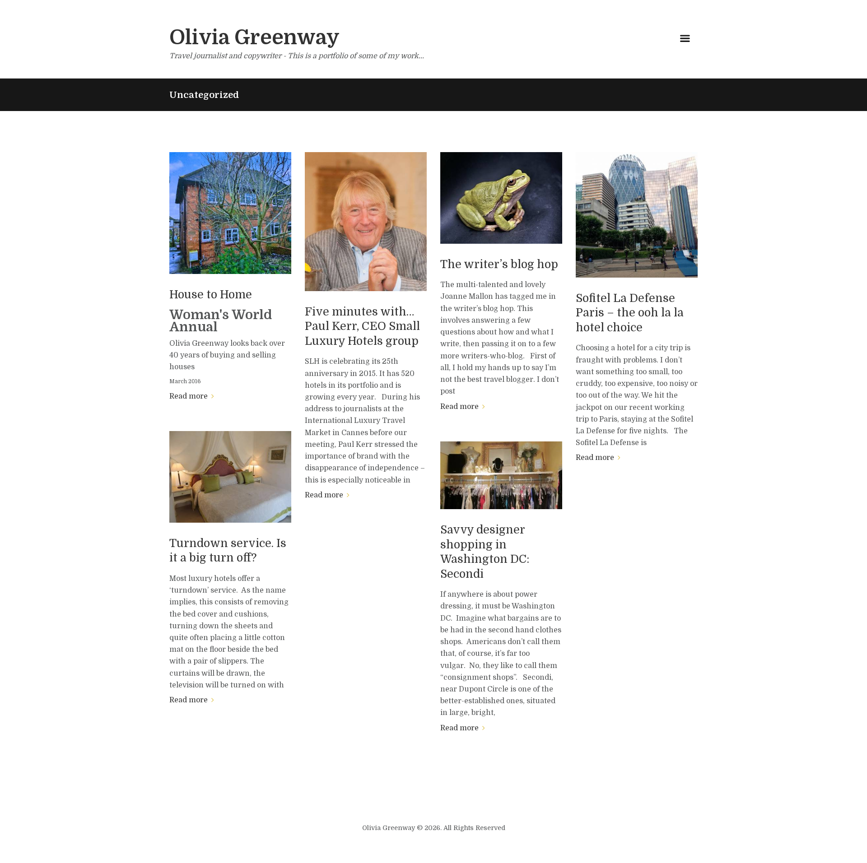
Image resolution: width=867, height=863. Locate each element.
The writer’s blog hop (499, 264)
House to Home (210, 294)
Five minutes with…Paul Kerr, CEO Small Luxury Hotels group (362, 326)
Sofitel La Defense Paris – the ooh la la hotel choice (630, 313)
